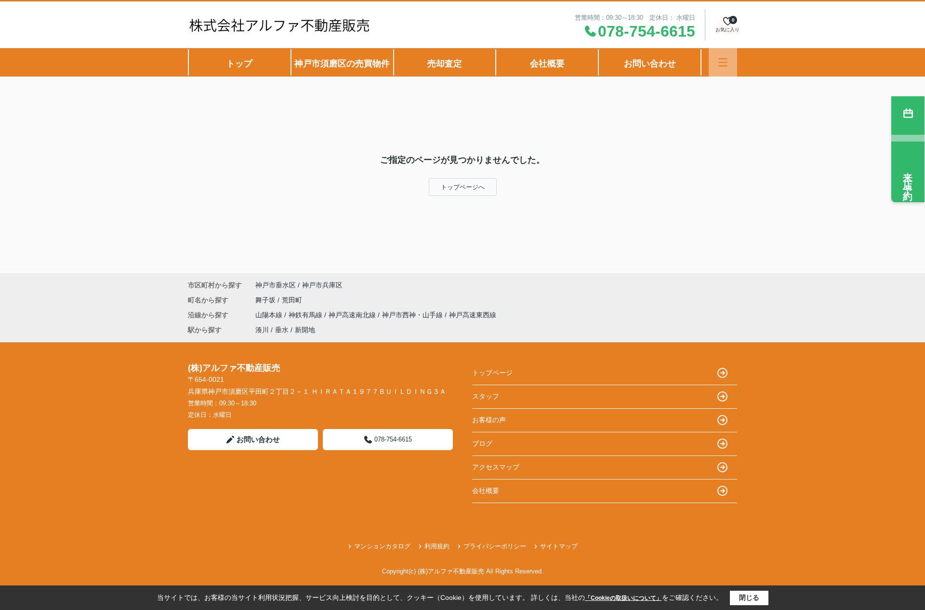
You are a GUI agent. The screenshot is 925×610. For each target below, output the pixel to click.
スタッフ (485, 396)
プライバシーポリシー (494, 546)
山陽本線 (269, 315)
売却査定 (444, 63)
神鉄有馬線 (306, 315)
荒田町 (292, 300)
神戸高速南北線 (353, 315)
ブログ (482, 443)
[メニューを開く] (723, 62)
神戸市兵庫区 (322, 285)
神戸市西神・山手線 (413, 315)
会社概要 (547, 63)
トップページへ (463, 187)
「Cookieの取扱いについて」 (623, 598)
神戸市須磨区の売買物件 (342, 63)
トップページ (492, 372)
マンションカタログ (382, 546)
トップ (239, 63)
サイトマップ (559, 546)
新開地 (305, 330)
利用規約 (436, 546)
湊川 (262, 330)
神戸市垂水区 (275, 285)
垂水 (282, 330)
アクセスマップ (495, 467)
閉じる (749, 597)
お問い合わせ (650, 63)
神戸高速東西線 (472, 315)
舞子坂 (266, 300)
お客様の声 (489, 420)
